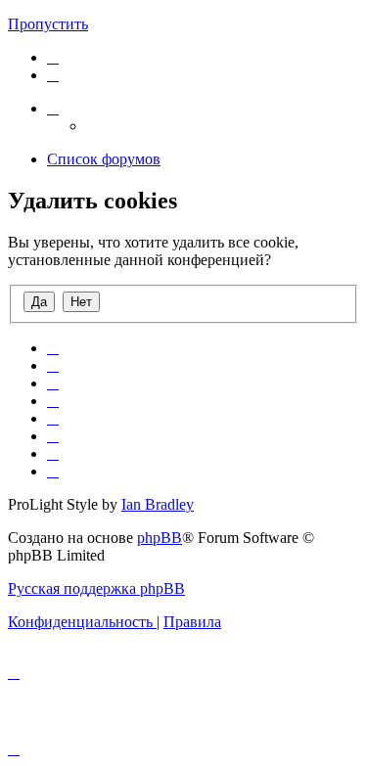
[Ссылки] (53, 108)
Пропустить (48, 24)
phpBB (159, 537)
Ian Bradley (157, 504)
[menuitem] (53, 57)
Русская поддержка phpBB (96, 588)
